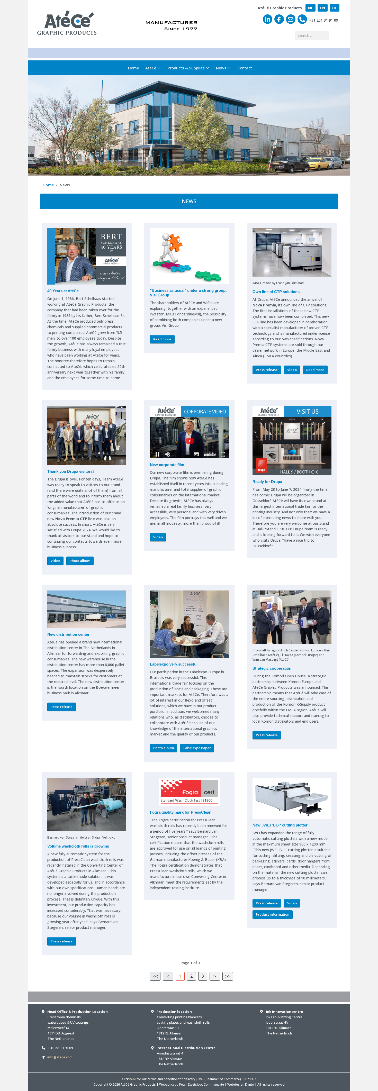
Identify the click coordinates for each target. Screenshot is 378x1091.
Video (292, 369)
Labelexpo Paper (197, 747)
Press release (267, 369)
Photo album (80, 560)
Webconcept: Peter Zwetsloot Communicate (191, 1084)
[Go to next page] (215, 976)
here (132, 1079)
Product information (272, 914)
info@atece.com (60, 1057)
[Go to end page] (227, 976)
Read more (162, 339)
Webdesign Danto (240, 1084)
